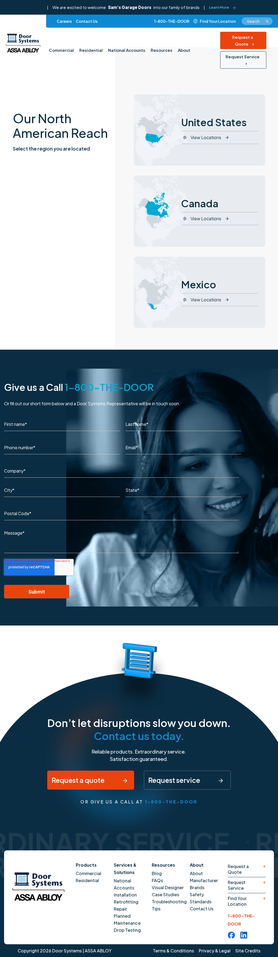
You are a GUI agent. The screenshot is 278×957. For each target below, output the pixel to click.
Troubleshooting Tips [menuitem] (169, 905)
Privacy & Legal (214, 950)
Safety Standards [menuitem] (200, 898)
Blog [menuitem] (157, 873)
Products (86, 865)
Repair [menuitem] (120, 909)
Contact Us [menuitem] (86, 21)
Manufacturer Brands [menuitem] (204, 884)
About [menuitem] (184, 50)
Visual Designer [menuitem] (168, 887)
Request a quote (79, 780)
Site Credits (247, 950)
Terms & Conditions (173, 950)
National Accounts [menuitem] (126, 50)
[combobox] (257, 21)
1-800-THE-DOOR (171, 21)
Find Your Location (237, 901)
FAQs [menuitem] (157, 880)
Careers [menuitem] (64, 21)
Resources (163, 865)
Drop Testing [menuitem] (127, 930)
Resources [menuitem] (161, 50)
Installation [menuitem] (125, 895)
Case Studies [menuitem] (165, 894)
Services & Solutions (125, 868)
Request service (174, 780)
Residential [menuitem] (91, 50)
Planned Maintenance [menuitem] (127, 919)
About (197, 865)
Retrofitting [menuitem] (126, 902)
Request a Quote (242, 40)
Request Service (243, 56)
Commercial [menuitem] (61, 50)
